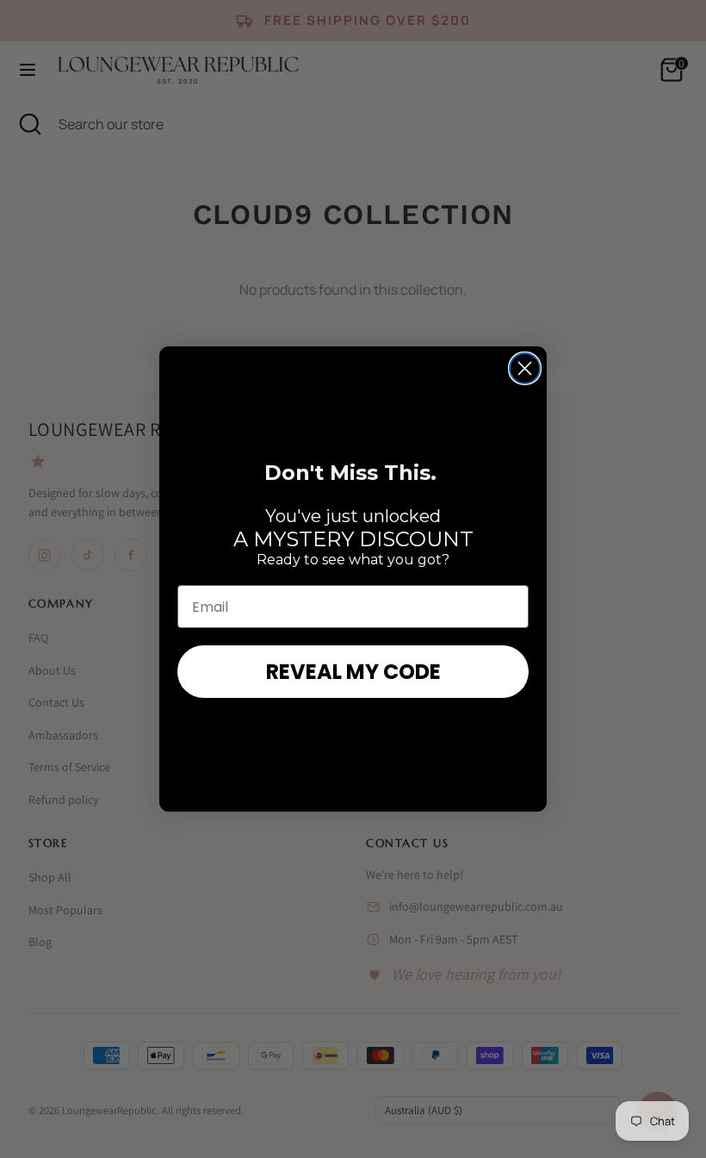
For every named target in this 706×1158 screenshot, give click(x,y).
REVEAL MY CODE (353, 671)
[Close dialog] (525, 368)
